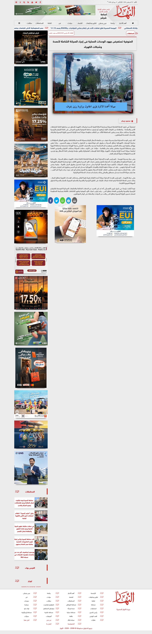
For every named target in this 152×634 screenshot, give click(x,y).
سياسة (26, 604)
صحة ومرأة (71, 608)
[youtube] (32, 2)
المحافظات (39, 22)
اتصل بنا (48, 623)
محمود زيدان (125, 120)
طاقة (71, 616)
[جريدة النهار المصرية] (54, 10)
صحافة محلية (71, 612)
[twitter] (36, 2)
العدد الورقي (93, 616)
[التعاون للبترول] (31, 226)
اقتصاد (80, 22)
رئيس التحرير (93, 612)
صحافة (93, 604)
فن (60, 22)
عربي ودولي (102, 22)
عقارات (93, 619)
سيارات (26, 616)
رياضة (112, 22)
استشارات (93, 608)
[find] (24, 2)
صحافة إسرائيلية (26, 612)
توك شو (26, 608)
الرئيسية (93, 593)
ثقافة (50, 22)
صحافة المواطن (71, 604)
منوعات (26, 600)
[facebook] (40, 2)
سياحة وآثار (71, 619)
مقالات (29, 22)
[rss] (28, 2)
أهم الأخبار (122, 22)
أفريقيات (49, 616)
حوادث (70, 22)
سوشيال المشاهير (48, 608)
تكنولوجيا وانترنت (49, 604)
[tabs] (16, 2)
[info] (20, 2)
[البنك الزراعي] (115, 220)
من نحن (48, 619)
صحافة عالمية (49, 612)
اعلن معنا (26, 619)
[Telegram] (68, 200)
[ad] (31, 47)
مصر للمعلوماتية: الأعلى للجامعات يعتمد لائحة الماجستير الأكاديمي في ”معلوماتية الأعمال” (44, 27)
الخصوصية (71, 623)
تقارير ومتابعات (91, 22)
